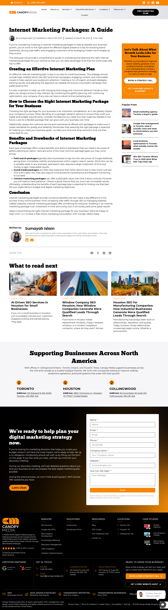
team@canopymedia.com (51, 576)
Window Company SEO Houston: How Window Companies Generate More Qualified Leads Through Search (81, 309)
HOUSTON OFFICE (107, 567)
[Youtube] (157, 2)
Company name (98, 450)
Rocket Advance (156, 526)
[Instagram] (148, 2)
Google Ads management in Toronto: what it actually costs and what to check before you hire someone (146, 128)
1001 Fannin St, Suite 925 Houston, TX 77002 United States (109, 572)
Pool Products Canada (159, 534)
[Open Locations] (109, 9)
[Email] (37, 575)
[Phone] (37, 568)
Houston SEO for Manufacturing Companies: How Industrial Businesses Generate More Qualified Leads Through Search (133, 309)
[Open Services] (71, 9)
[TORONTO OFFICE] (67, 571)
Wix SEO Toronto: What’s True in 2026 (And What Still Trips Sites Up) (145, 159)
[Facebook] (153, 2)
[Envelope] (32, 240)
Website (94, 461)
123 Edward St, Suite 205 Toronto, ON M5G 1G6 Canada (79, 572)
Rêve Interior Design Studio (159, 542)
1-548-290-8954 (46, 569)
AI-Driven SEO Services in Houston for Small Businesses (29, 306)
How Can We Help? (100, 471)
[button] (91, 253)
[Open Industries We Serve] (95, 9)
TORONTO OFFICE (78, 567)
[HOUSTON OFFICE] (96, 571)
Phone (93, 440)
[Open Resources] (125, 9)
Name (93, 420)
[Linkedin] (143, 2)
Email (93, 430)
